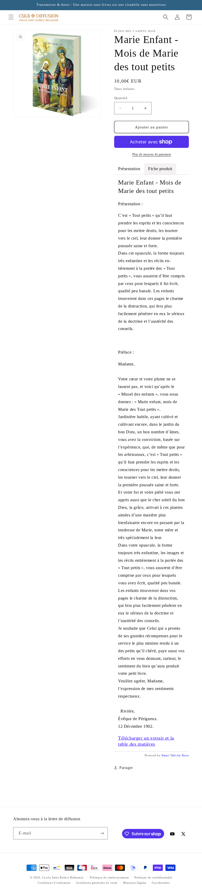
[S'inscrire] (102, 833)
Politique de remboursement (109, 877)
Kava (185, 755)
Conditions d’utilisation (54, 882)
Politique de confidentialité (153, 877)
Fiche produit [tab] (160, 168)
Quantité (120, 98)
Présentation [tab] (129, 168)
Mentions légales (134, 882)
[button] (11, 17)
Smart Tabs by (171, 755)
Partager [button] (126, 768)
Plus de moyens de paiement (151, 154)
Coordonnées (161, 882)
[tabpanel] (151, 462)
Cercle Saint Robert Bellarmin (62, 877)
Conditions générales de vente (97, 882)
